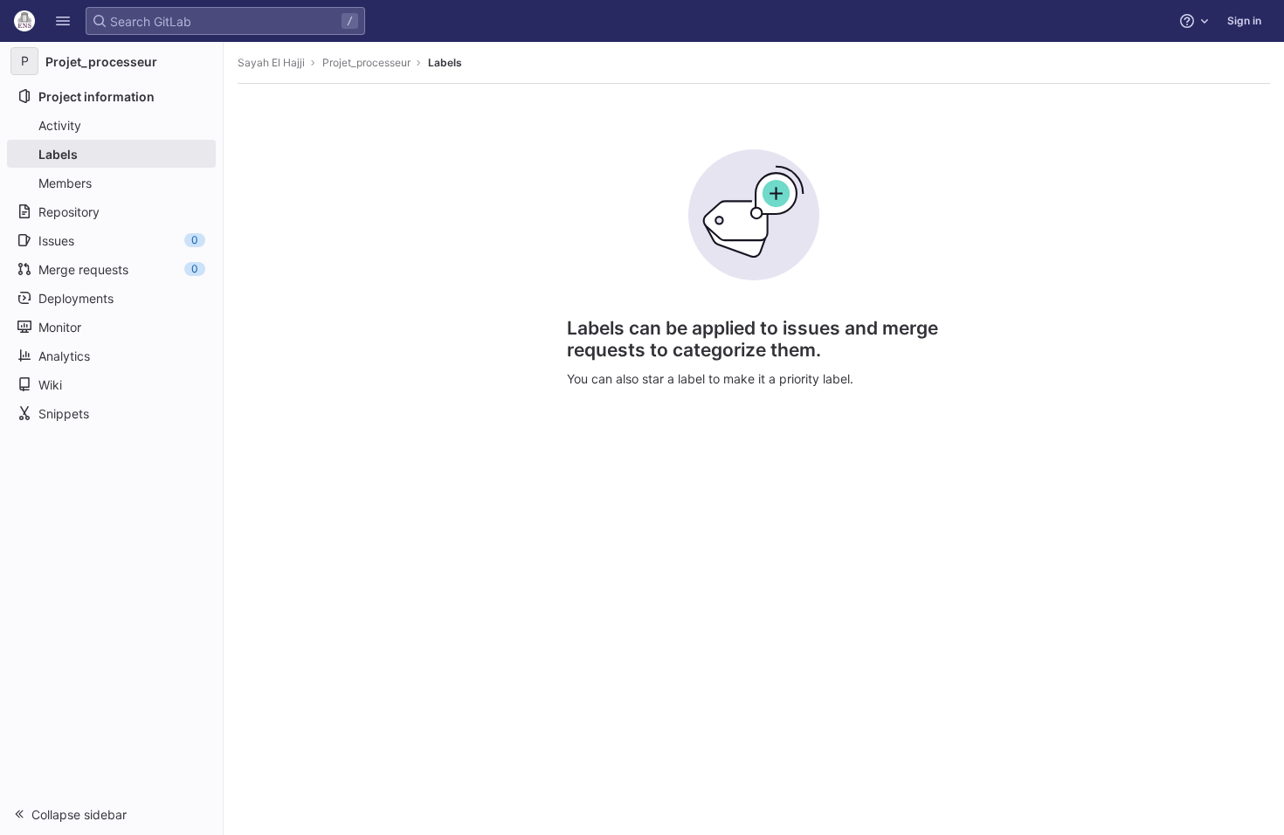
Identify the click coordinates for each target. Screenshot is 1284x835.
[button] (63, 21)
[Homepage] (24, 20)
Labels (445, 62)
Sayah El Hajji (271, 62)
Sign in (1244, 20)
